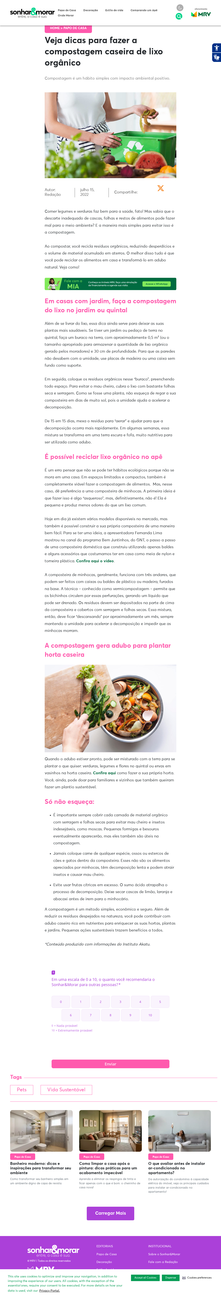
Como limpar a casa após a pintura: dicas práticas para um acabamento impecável (108, 1168)
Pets (22, 1089)
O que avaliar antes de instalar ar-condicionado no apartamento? (176, 1168)
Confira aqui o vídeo (95, 561)
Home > (56, 28)
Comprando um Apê (144, 10)
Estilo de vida (114, 10)
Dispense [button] (170, 1278)
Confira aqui (105, 773)
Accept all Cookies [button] (145, 1278)
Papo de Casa (67, 10)
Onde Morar (66, 15)
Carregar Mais (110, 1213)
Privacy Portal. (49, 1290)
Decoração (90, 10)
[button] (197, 1277)
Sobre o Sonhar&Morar (164, 1254)
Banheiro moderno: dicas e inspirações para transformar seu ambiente (40, 1168)
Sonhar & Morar (32, 9)
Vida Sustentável (66, 1089)
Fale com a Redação (163, 1262)
